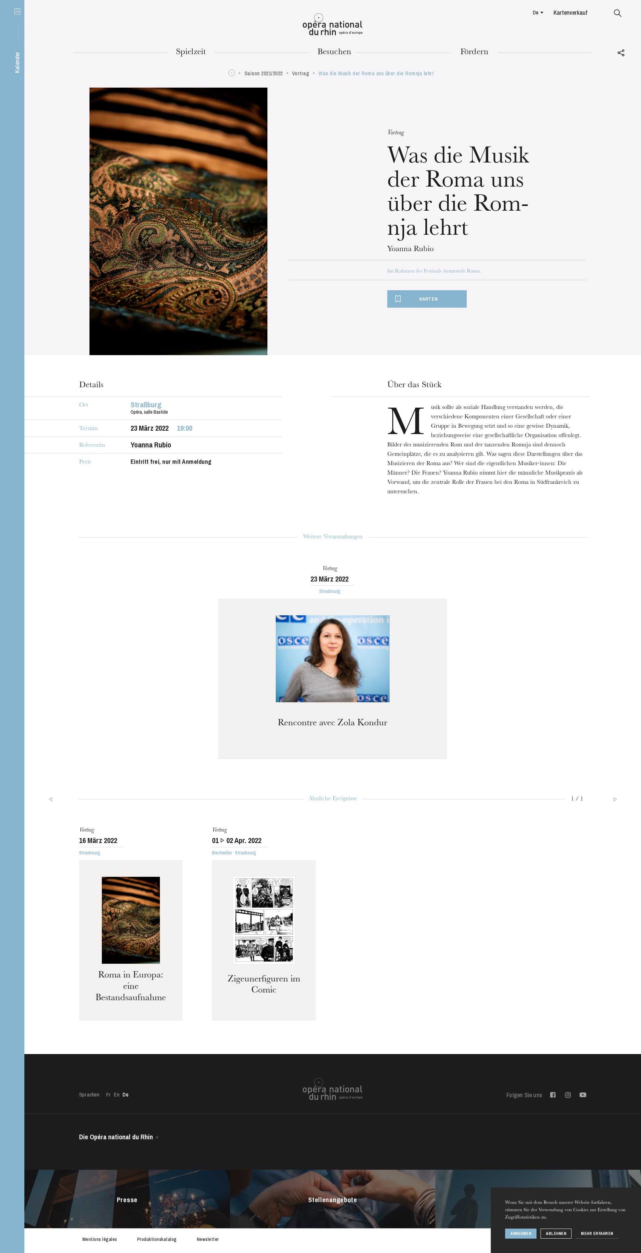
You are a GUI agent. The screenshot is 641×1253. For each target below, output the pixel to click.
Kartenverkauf (570, 12)
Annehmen (520, 1233)
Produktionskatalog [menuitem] (157, 1239)
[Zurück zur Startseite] (333, 24)
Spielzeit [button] (191, 52)
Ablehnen (556, 1233)
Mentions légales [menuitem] (99, 1239)
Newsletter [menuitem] (208, 1239)
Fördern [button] (474, 52)
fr (108, 1094)
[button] (618, 13)
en (116, 1094)
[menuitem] (536, 12)
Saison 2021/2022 (263, 73)
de (536, 12)
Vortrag (300, 73)
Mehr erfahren (597, 1233)
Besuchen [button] (334, 52)
